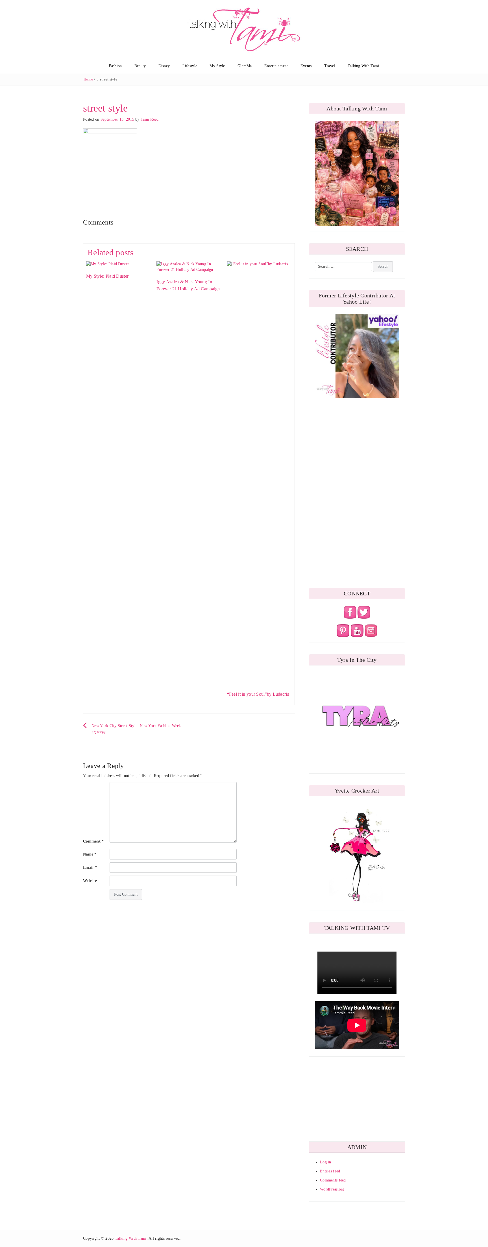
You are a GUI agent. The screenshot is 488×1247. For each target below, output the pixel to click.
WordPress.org (332, 1189)
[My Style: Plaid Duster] (107, 264)
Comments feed (333, 1180)
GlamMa (245, 66)
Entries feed (330, 1171)
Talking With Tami (363, 66)
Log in (325, 1162)
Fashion (115, 66)
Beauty (140, 66)
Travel (329, 66)
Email (90, 867)
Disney (164, 66)
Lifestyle (189, 66)
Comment (93, 841)
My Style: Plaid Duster (107, 276)
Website (90, 881)
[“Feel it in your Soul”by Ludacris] (259, 473)
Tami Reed (150, 119)
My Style (217, 66)
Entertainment (276, 66)
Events (306, 66)
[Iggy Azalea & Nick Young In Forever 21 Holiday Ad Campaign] (188, 266)
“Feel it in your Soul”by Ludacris (258, 694)
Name (90, 854)
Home (88, 79)
